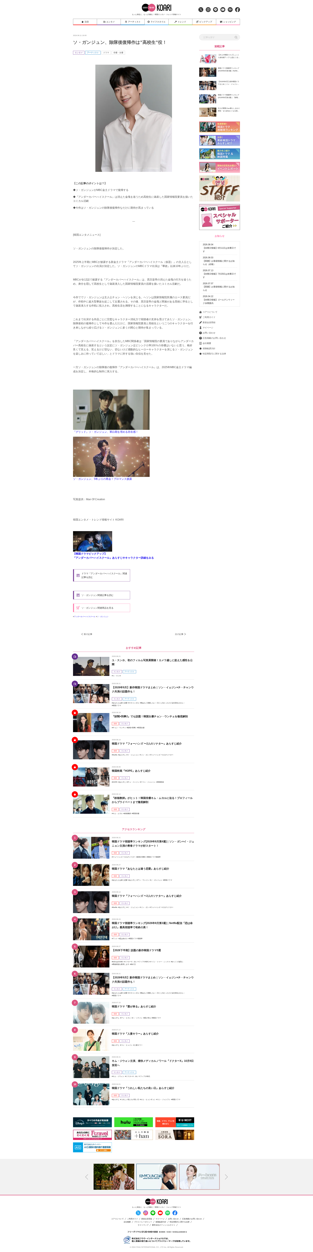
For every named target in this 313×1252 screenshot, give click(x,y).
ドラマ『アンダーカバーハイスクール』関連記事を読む (104, 575)
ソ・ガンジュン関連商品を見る (97, 608)
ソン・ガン (145, 755)
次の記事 (179, 634)
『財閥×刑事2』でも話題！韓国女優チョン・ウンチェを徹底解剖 (150, 716)
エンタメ (110, 22)
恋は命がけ (123, 938)
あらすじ (122, 755)
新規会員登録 (209, 322)
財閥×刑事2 (132, 728)
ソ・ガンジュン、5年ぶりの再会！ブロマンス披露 (102, 479)
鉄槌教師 (127, 813)
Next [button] (226, 1177)
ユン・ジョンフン (163, 1099)
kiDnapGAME (118, 962)
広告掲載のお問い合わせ (214, 338)
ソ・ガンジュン (102, 616)
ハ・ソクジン (137, 1018)
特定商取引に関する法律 (214, 353)
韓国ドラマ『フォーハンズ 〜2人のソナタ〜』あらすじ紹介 (147, 743)
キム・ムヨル (118, 813)
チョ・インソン (133, 782)
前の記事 (88, 634)
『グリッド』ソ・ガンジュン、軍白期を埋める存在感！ (105, 431)
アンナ (115, 938)
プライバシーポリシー (143, 1222)
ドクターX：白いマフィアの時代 (137, 962)
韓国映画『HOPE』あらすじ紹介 (131, 770)
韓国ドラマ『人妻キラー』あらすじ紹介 (135, 1033)
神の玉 (133, 964)
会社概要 (207, 343)
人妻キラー (138, 1045)
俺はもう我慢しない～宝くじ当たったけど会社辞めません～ (163, 703)
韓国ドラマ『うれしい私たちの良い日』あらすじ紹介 (143, 1088)
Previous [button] (86, 1177)
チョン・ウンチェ (119, 728)
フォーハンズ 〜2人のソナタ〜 (162, 755)
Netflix (115, 755)
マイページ (208, 327)
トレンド (182, 22)
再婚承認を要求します (121, 964)
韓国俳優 (136, 813)
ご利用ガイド (209, 317)
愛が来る (147, 1018)
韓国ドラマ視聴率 (154, 857)
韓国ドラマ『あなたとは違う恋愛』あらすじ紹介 (140, 868)
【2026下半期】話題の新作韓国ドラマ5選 (136, 950)
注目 (87, 22)
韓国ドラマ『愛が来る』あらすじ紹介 (134, 1006)
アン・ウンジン (143, 880)
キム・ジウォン (118, 1076)
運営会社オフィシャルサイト (163, 1225)
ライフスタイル (158, 22)
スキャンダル (134, 703)
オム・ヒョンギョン (148, 1099)
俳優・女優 (118, 52)
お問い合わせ (209, 333)
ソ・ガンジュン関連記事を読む (97, 595)
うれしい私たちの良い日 (130, 1099)
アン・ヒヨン (126, 1018)
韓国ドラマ (117, 705)
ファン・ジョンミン (148, 782)
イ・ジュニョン (133, 755)
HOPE (115, 782)
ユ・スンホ (117, 676)
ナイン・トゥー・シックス (160, 962)
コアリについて (210, 312)
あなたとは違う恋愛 (120, 703)
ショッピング (229, 22)
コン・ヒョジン (127, 1045)
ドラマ (106, 52)
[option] (114, 1177)
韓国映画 (160, 782)
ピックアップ (205, 22)
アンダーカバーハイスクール (84, 616)
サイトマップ (143, 1225)
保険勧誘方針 (209, 348)
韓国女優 (141, 728)
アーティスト (134, 22)
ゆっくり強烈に (177, 962)
